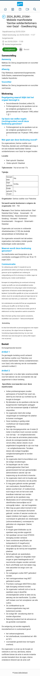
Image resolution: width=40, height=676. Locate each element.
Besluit (26, 49)
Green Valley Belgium (21, 673)
